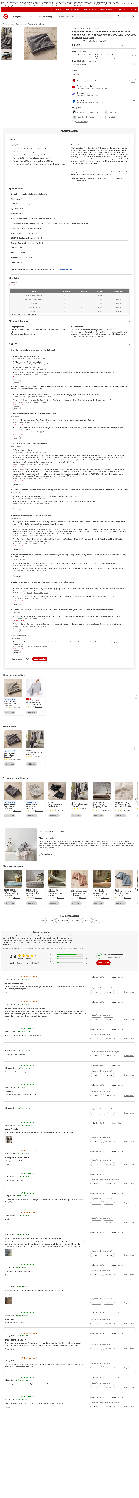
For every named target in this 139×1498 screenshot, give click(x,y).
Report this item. (66, 269)
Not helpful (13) (38, 464)
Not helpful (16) (38, 478)
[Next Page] (134, 56)
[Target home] (5, 16)
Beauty (105, 2)
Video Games (56, 4)
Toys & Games (37, 4)
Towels (30, 24)
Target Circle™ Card (72, 9)
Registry (62, 6)
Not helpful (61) (38, 503)
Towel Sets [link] (98, 920)
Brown (120, 55)
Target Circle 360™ (89, 9)
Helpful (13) (28, 452)
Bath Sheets (40, 24)
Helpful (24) (28, 618)
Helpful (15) (32, 364)
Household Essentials (93, 2)
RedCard (67, 6)
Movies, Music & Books (67, 4)
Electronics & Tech (46, 4)
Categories (17, 16)
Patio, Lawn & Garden (75, 2)
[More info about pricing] (122, 44)
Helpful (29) (32, 626)
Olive (107, 55)
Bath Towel (83, 64)
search (111, 17)
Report (45, 358)
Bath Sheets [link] (41, 920)
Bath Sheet (76, 64)
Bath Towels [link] (75, 920)
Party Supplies (78, 4)
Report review (129, 992)
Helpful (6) (29, 432)
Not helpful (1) (43, 397)
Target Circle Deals (21, 6)
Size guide (93, 61)
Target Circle (73, 6)
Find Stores (80, 6)
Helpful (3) (29, 374)
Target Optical (110, 4)
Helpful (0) (29, 358)
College (23, 2)
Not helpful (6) (37, 543)
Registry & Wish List (107, 9)
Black (79, 55)
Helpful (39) (28, 543)
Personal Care (111, 2)
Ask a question (39, 659)
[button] (79, 41)
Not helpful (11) (38, 374)
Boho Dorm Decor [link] (62, 920)
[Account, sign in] (122, 16)
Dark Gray (74, 56)
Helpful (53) (28, 526)
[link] (79, 41)
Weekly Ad (30, 6)
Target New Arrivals (7, 2)
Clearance (120, 4)
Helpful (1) (34, 397)
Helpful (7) (30, 422)
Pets (8, 4)
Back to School (17, 2)
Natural (103, 55)
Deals (115, 4)
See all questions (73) (20, 659)
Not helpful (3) (40, 369)
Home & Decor (55, 2)
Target (5, 24)
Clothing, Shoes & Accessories (41, 2)
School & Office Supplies (25, 4)
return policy (81, 336)
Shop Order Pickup (39, 6)
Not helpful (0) (38, 358)
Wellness (15, 4)
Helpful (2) (28, 570)
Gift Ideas (85, 4)
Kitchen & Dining (64, 2)
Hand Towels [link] (87, 920)
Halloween (29, 2)
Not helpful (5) (38, 526)
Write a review (103, 962)
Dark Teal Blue (96, 56)
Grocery (84, 2)
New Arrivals (127, 4)
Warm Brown (91, 56)
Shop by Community (100, 4)
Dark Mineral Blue (114, 56)
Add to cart (76, 74)
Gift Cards (91, 4)
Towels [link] (51, 920)
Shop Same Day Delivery (52, 6)
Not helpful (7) (36, 402)
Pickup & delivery (45, 16)
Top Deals (13, 6)
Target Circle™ (55, 9)
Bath (24, 24)
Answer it (17, 381)
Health (11, 4)
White (85, 55)
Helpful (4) (31, 369)
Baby (101, 2)
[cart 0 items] (133, 16)
